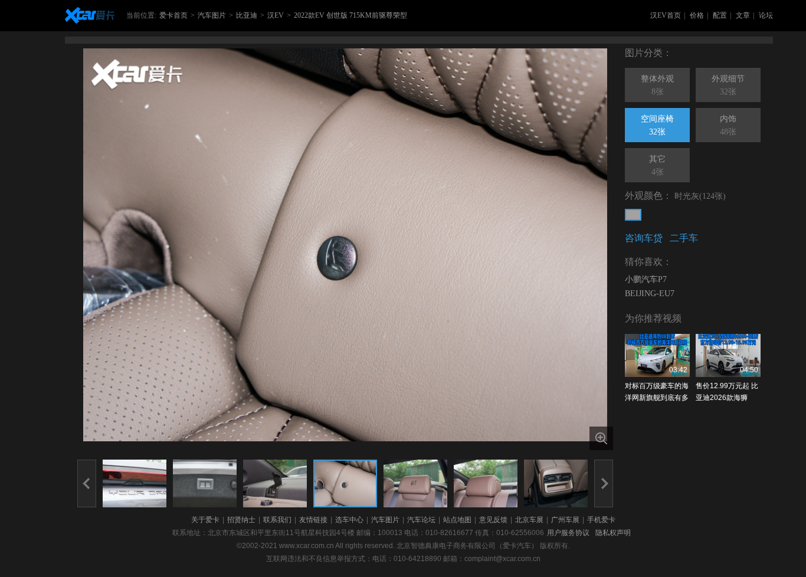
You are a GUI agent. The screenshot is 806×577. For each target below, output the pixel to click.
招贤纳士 (241, 520)
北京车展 (529, 520)
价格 (697, 15)
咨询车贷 (644, 238)
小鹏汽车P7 (646, 279)
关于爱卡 (205, 520)
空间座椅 (657, 125)
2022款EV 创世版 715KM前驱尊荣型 (350, 15)
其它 (657, 165)
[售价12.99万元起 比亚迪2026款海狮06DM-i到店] (728, 355)
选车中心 (349, 520)
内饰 (728, 125)
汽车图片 (212, 15)
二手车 (684, 238)
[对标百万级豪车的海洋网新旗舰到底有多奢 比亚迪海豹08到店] (657, 355)
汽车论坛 (421, 520)
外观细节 (728, 85)
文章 (743, 15)
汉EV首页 (665, 15)
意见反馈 (493, 520)
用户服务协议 (568, 533)
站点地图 (457, 520)
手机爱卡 (601, 520)
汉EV (275, 15)
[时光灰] (633, 215)
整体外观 (657, 85)
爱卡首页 (173, 15)
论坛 (766, 15)
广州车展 (565, 520)
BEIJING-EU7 (649, 293)
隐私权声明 (613, 533)
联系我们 (277, 520)
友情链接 (313, 520)
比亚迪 (246, 15)
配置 (720, 15)
